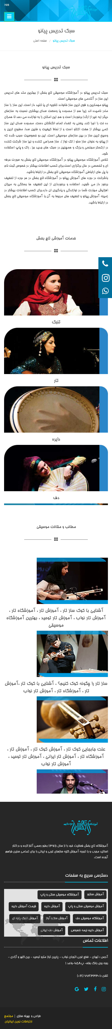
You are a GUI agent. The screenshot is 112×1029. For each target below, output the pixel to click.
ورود (6, 5)
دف (56, 498)
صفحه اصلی (40, 41)
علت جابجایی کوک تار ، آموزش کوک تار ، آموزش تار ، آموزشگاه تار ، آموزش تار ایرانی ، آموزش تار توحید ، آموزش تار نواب (56, 757)
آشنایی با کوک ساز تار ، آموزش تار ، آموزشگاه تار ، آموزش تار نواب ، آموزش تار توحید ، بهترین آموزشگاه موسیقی (56, 618)
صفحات (71, 875)
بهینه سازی (23, 1016)
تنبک (56, 322)
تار (56, 381)
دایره (56, 439)
